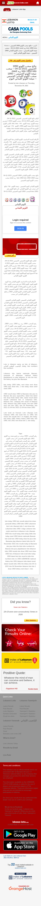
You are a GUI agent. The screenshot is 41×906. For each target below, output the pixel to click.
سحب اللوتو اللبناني (15, 471)
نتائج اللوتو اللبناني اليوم (20, 478)
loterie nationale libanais (26, 536)
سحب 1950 (16, 501)
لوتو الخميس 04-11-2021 (26, 463)
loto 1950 (15, 539)
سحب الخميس (19, 461)
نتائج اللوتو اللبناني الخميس (20, 511)
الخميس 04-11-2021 (30, 451)
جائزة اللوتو (22, 476)
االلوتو (10, 478)
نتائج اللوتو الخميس (24, 438)
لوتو (10, 453)
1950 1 (19, 529)
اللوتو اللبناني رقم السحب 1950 (16, 494)
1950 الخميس (13, 486)
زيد (19, 486)
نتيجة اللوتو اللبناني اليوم (25, 504)
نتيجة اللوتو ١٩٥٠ (22, 491)
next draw (24, 569)
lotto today (25, 534)
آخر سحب (13, 438)
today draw (23, 539)
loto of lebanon (14, 554)
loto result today (15, 534)
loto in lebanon (19, 531)
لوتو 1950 (28, 481)
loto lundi (8, 539)
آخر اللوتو (12, 506)
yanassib (8, 524)
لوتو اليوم (19, 441)
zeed (12, 531)
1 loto (30, 569)
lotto (14, 546)
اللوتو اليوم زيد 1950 (25, 466)
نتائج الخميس (9, 461)
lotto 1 (22, 526)
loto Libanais (20, 83)
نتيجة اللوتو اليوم (30, 453)
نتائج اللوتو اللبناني (20, 509)
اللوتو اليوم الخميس (25, 489)
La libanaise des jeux (18, 580)
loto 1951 (13, 561)
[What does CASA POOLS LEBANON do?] (20, 30)
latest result (31, 561)
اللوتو (35, 45)
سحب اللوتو (25, 486)
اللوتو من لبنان (20, 481)
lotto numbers (28, 546)
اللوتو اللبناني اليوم (18, 453)
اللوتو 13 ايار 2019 (16, 451)
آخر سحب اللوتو (25, 501)
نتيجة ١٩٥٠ (31, 494)
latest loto (14, 556)
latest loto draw (30, 521)
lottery (18, 569)
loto (28, 549)
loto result (22, 556)
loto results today (22, 544)
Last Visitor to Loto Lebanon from (14, 857)
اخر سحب (8, 489)
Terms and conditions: (12, 765)
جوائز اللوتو (13, 504)
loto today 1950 (10, 521)
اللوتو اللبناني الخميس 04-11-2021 (20, 468)
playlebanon (22, 549)
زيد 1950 (15, 489)
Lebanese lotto (10, 529)
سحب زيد (10, 509)
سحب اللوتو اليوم (10, 491)
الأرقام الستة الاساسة (20, 443)
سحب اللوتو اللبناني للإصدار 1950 (25, 496)
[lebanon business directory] (20, 661)
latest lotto (26, 541)
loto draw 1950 (23, 551)
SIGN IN (20, 228)
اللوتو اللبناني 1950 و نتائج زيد (15, 483)
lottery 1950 (16, 524)
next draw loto (29, 526)
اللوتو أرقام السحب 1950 (16, 446)
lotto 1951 (17, 564)
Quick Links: (8, 697)
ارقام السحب (32, 491)
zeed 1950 (14, 536)
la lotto (28, 556)
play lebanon (17, 541)
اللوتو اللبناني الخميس (29, 514)
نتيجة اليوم (12, 499)
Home (6, 45)
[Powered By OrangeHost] (20, 891)
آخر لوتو (6, 451)
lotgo (24, 529)
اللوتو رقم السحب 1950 (24, 499)
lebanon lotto (22, 561)
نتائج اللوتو (7, 511)
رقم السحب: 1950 (30, 436)
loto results (20, 521)
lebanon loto (27, 566)
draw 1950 (12, 569)
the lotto (19, 546)
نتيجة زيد (11, 436)
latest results (8, 564)
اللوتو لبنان (32, 486)
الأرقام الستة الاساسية (14, 448)
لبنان (13, 481)
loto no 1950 (16, 559)
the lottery (25, 564)
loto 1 (34, 566)
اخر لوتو (27, 446)
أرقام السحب (13, 476)
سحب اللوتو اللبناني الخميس (19, 473)
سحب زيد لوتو (19, 436)
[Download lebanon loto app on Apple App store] (20, 850)
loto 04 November (15, 566)
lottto (31, 534)
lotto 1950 (24, 524)
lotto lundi (24, 554)
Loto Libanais (14, 526)
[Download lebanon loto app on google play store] (20, 838)
